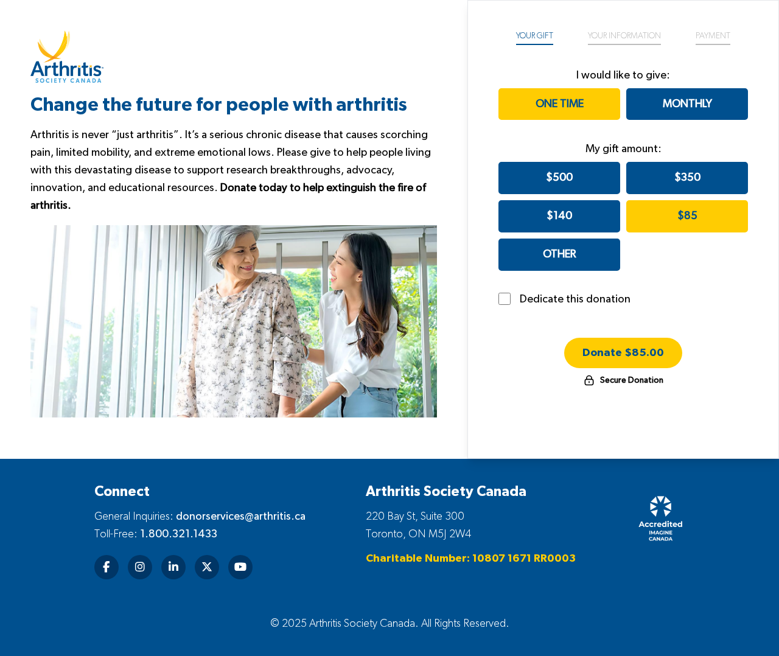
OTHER (559, 254)
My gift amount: (623, 149)
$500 (559, 177)
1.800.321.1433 (178, 534)
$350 (687, 177)
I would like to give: (623, 75)
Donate (623, 352)
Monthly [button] (687, 104)
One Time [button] (560, 104)
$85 (687, 216)
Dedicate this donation (575, 299)
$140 (559, 216)
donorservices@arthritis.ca (241, 516)
